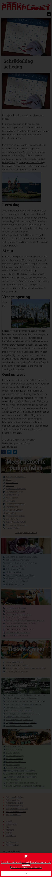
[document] (26, 438)
